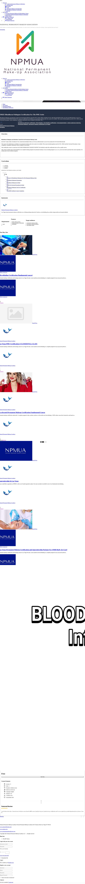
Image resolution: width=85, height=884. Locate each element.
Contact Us (7, 11)
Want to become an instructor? (7, 877)
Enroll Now (34, 254)
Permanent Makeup (7, 106)
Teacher (1, 124)
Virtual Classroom (10, 20)
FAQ (8, 7)
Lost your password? (4, 855)
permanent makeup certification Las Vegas (39, 124)
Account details (8, 19)
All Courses (5, 12)
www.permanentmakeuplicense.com (7, 831)
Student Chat (10, 18)
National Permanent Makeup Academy (9, 210)
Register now (11, 862)
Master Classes (8, 15)
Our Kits (9, 6)
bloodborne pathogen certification (27, 122)
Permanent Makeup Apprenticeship (14, 8)
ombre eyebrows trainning (74, 122)
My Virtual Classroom (9, 17)
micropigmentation (62, 122)
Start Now (42, 776)
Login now (11, 882)
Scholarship (2, 29)
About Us (5, 2)
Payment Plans (10, 5)
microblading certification (8, 107)
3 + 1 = (2, 852)
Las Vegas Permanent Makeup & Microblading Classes (16, 13)
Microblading (39, 122)
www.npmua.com (4, 829)
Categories (20, 121)
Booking (2, 816)
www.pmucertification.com (5, 826)
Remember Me (4, 857)
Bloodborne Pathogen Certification (14, 9)
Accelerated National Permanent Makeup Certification (16, 14)
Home (4, 104)
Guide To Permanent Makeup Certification (16, 4)
